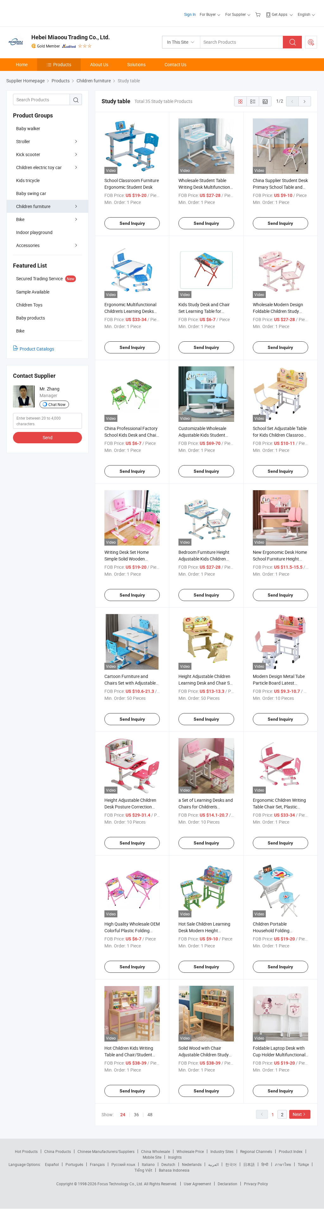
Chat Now (56, 404)
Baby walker (28, 128)
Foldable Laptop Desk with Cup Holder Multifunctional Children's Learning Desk (279, 1054)
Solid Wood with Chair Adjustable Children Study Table (203, 1054)
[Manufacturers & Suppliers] (47, 12)
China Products (57, 1151)
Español (52, 1164)
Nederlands (192, 1164)
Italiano (148, 1164)
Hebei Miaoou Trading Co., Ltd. (70, 37)
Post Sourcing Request (311, 42)
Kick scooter (28, 154)
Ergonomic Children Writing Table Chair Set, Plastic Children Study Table (279, 806)
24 (122, 1114)
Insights (175, 1157)
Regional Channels (256, 1151)
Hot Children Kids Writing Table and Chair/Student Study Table (128, 1054)
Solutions (136, 64)
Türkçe (303, 1164)
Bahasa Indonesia (174, 1170)
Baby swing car (31, 193)
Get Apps (279, 14)
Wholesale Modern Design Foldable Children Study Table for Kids (278, 311)
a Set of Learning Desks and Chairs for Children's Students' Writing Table (205, 806)
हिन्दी (264, 1164)
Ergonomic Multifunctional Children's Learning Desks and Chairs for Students (130, 311)
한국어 (231, 1164)
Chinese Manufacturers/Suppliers (106, 1151)
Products (62, 64)
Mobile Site (152, 1157)
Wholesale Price (190, 1151)
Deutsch (168, 1164)
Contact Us (175, 64)
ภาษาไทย (283, 1164)
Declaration (227, 1183)
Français (97, 1164)
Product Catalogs (37, 349)
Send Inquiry (132, 223)
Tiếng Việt (143, 1170)
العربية (213, 1164)
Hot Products (26, 1151)
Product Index (290, 1151)
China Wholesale (155, 1151)
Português (74, 1164)
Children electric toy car (39, 167)
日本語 (249, 1164)
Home (22, 64)
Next (297, 1114)
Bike (20, 219)
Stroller (23, 141)
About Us (99, 64)
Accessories (28, 245)
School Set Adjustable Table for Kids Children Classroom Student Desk (280, 435)
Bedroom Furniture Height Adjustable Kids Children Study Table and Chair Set (203, 558)
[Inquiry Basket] (258, 14)
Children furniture (33, 206)
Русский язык (123, 1164)
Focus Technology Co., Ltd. (120, 1183)
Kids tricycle (28, 180)
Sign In (190, 14)
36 (136, 1114)
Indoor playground (34, 232)
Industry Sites (222, 1151)
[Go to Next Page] (305, 101)
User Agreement (197, 1183)
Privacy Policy (256, 1183)
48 (150, 1114)
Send (48, 437)
